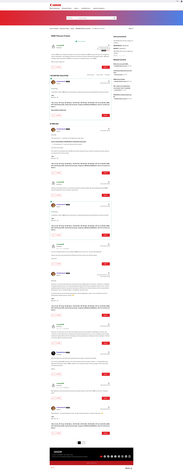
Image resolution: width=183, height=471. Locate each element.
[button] (111, 224)
